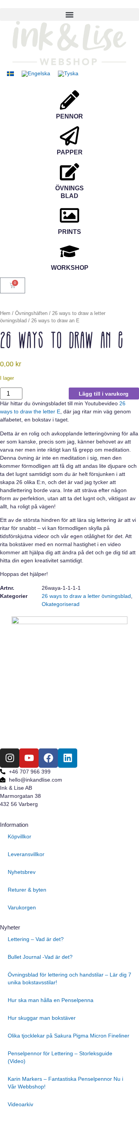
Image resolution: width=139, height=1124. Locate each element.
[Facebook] (48, 758)
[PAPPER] (69, 136)
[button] (69, 14)
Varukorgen (22, 907)
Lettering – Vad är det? (36, 939)
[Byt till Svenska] (10, 73)
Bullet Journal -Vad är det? (40, 957)
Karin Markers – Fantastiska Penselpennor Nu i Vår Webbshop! (65, 1083)
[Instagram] (9, 758)
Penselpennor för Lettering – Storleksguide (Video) (60, 1057)
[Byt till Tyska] (68, 74)
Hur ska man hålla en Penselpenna (50, 1000)
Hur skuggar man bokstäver (42, 1018)
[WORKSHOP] (69, 251)
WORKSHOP (69, 267)
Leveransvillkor (26, 854)
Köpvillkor (19, 836)
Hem (5, 313)
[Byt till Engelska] (36, 74)
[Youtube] (29, 758)
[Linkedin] (67, 758)
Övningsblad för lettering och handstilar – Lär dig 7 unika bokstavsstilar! (69, 978)
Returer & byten (27, 890)
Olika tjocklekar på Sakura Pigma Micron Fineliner (68, 1036)
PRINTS (69, 232)
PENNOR (69, 116)
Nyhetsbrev (22, 872)
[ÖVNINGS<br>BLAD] (69, 171)
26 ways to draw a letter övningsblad (86, 596)
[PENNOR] (69, 100)
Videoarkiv (20, 1104)
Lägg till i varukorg (104, 394)
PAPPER (70, 152)
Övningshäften (31, 313)
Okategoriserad (61, 604)
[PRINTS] (69, 215)
